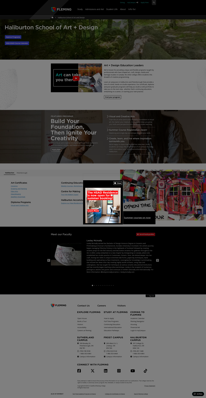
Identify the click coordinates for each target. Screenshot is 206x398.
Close (119, 183)
